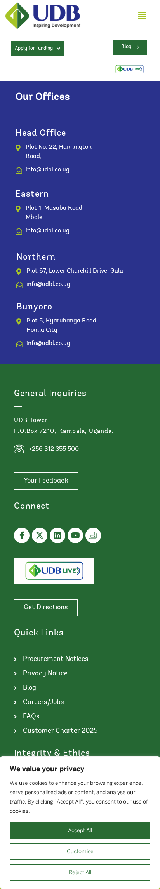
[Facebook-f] (22, 535)
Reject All (80, 872)
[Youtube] (75, 535)
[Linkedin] (57, 535)
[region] (80, 822)
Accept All (80, 830)
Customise (80, 851)
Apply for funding (34, 48)
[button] (142, 15)
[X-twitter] (39, 535)
